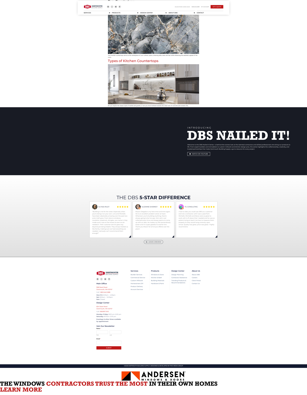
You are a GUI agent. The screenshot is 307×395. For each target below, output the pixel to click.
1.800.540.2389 (105, 292)
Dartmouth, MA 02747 (104, 289)
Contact (200, 13)
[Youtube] (116, 7)
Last (111, 335)
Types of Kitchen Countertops (133, 61)
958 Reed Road (101, 287)
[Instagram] (112, 7)
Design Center (146, 13)
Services (87, 13)
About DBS (173, 13)
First (97, 335)
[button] (195, 6)
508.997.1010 (104, 311)
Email (98, 339)
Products (116, 13)
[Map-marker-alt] (119, 7)
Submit (109, 348)
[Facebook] (108, 7)
